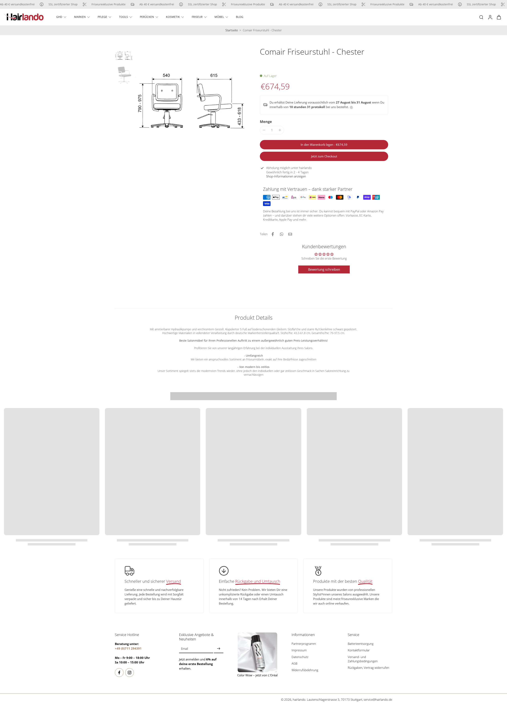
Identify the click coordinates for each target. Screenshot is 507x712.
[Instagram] (129, 672)
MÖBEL (219, 17)
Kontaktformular (359, 650)
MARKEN (80, 17)
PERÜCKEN (147, 17)
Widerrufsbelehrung (305, 670)
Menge (266, 121)
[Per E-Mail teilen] (290, 234)
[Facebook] (119, 672)
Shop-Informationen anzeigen (286, 176)
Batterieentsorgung (361, 644)
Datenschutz (300, 657)
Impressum (299, 650)
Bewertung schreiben (324, 269)
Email (184, 649)
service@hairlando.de (378, 700)
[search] (481, 17)
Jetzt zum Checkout (324, 156)
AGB (294, 663)
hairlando (299, 700)
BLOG (239, 17)
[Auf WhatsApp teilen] (281, 234)
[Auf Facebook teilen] (272, 234)
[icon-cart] (498, 17)
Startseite (231, 30)
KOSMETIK (173, 17)
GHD (59, 17)
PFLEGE (102, 17)
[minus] (264, 130)
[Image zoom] (190, 103)
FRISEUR (197, 17)
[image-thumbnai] (124, 56)
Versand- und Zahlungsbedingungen (363, 659)
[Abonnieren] (218, 649)
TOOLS (123, 17)
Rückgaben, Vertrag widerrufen (368, 668)
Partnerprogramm (304, 644)
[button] (324, 144)
